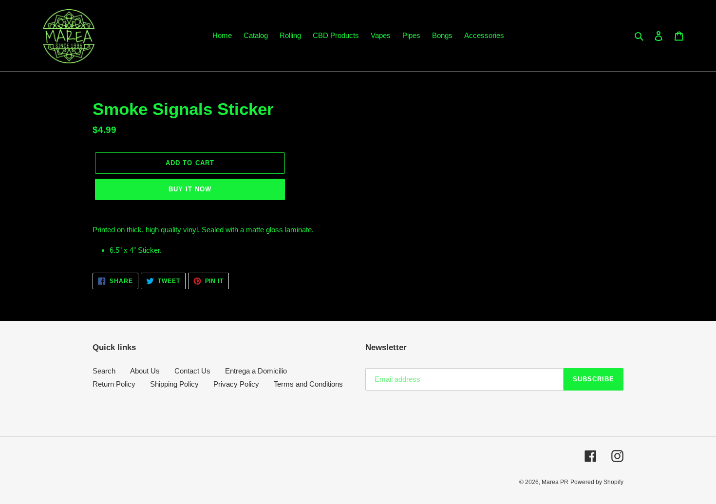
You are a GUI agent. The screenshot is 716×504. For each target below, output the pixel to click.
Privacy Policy (236, 384)
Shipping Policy (174, 384)
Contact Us (192, 371)
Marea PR (555, 482)
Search (104, 371)
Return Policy (114, 384)
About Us (145, 371)
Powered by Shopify (596, 482)
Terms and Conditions (308, 384)
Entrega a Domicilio (256, 371)
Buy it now (190, 189)
